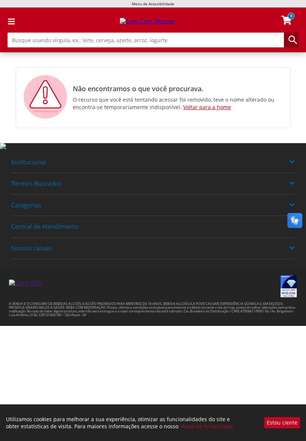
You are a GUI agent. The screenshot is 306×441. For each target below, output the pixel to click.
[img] (153, 146)
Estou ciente (282, 422)
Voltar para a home (207, 107)
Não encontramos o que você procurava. (138, 88)
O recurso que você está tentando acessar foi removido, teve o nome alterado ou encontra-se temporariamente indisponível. (173, 103)
